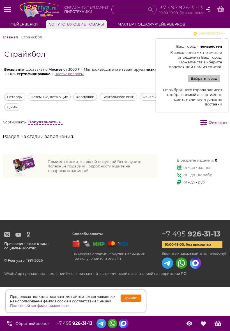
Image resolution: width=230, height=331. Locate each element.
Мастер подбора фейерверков (151, 24)
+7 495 (191, 233)
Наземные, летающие (49, 97)
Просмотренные (189, 323)
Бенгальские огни (118, 97)
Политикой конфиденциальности (40, 306)
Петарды (14, 97)
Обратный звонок (32, 323)
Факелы (149, 97)
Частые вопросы (69, 74)
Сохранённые (203, 323)
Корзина (218, 323)
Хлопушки (85, 97)
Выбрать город (204, 78)
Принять (131, 298)
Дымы (12, 107)
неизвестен (211, 33)
